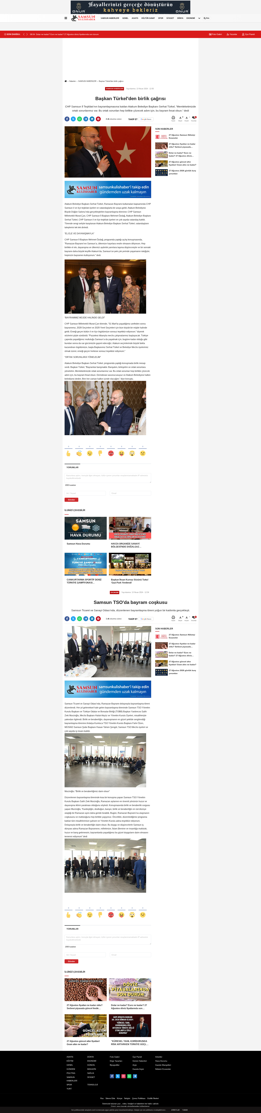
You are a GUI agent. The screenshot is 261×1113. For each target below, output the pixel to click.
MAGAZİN (91, 1069)
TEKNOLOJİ (92, 1085)
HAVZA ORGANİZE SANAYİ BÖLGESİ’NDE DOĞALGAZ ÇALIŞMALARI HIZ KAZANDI (126, 545)
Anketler (158, 1057)
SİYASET (170, 18)
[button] (27, 34)
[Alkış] (79, 449)
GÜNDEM (71, 1069)
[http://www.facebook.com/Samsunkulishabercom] (112, 1076)
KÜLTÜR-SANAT (148, 18)
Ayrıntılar (175, 1110)
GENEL (125, 18)
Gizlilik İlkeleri (153, 1098)
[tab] (72, 467)
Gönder (71, 500)
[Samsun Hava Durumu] (86, 528)
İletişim (127, 1098)
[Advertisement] (130, 59)
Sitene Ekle (110, 1098)
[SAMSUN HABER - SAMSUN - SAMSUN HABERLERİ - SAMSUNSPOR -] (83, 18)
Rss (102, 1098)
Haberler (72, 81)
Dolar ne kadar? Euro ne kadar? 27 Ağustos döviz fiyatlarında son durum (129, 1007)
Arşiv (135, 1065)
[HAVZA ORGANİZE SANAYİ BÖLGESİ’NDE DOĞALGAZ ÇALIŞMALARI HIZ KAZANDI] (130, 528)
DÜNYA (180, 18)
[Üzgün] (143, 449)
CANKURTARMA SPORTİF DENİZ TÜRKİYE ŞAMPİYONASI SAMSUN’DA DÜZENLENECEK (84, 581)
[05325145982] (129, 1076)
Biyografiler (114, 1065)
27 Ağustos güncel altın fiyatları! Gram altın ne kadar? (83, 1042)
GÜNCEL (91, 1065)
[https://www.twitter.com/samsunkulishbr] (118, 1076)
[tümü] (199, 18)
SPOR (160, 18)
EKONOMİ (191, 18)
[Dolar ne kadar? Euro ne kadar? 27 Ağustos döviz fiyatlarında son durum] (130, 989)
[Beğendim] (68, 449)
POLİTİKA (71, 1073)
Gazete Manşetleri (163, 1065)
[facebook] (67, 119)
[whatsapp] (79, 119)
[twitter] (73, 119)
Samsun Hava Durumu (78, 544)
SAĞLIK (90, 1073)
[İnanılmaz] (132, 449)
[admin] (135, 1076)
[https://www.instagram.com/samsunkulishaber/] (123, 1076)
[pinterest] (98, 119)
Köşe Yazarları (116, 1061)
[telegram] (85, 119)
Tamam (185, 1110)
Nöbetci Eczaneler (163, 1069)
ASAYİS (135, 18)
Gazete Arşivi (138, 1069)
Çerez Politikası (138, 1098)
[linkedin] (92, 119)
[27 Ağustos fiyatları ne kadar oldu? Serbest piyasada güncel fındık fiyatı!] (86, 989)
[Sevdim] (90, 449)
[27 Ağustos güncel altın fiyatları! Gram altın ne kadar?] (86, 1025)
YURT (69, 1089)
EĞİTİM (70, 1061)
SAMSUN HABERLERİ (110, 18)
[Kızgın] (111, 449)
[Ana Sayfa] (66, 81)
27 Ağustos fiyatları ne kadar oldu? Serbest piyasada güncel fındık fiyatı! (84, 1007)
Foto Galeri (217, 34)
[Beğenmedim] (100, 449)
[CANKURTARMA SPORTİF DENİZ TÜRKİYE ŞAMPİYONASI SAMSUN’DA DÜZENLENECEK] (86, 564)
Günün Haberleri (140, 1061)
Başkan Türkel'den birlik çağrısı (111, 81)
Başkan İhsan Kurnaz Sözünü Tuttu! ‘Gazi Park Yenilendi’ (129, 581)
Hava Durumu (161, 1061)
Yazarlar (233, 34)
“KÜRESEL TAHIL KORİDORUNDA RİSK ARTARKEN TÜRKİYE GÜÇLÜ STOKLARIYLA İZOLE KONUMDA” (129, 1043)
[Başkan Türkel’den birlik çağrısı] (108, 152)
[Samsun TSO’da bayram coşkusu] (108, 652)
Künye (119, 1098)
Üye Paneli (249, 34)
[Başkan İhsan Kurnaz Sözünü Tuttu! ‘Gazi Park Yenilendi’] (130, 564)
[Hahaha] (121, 449)
